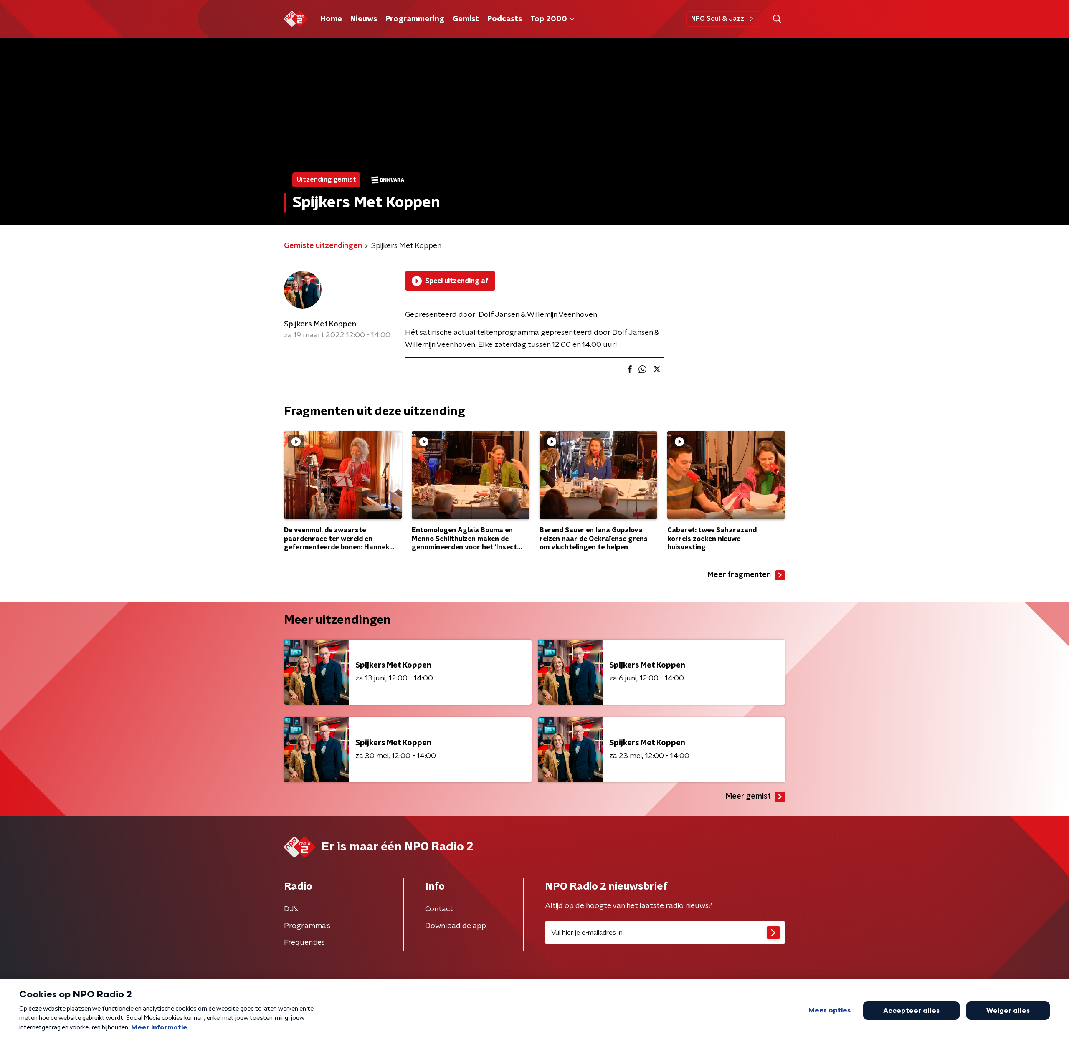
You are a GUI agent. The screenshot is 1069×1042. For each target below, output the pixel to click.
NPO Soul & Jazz (717, 18)
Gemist (466, 19)
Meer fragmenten (739, 575)
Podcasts (504, 19)
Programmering (414, 19)
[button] (777, 19)
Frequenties (304, 942)
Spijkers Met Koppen (320, 324)
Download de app (455, 926)
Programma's (307, 926)
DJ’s (291, 909)
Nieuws (363, 19)
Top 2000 (548, 19)
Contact (439, 909)
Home (331, 19)
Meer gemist (748, 796)
